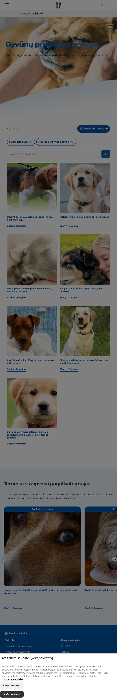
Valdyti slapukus (12, 685)
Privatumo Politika (13, 679)
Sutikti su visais (11, 694)
